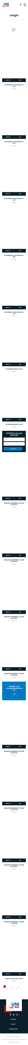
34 (11, 989)
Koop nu (8, 80)
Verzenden (13, 449)
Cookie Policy (14, 1039)
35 (16, 989)
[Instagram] (14, 1015)
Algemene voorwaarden (7, 1039)
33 (7, 989)
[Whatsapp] (17, 1015)
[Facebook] (10, 1015)
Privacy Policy (20, 1039)
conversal (17, 1042)
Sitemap (24, 1039)
